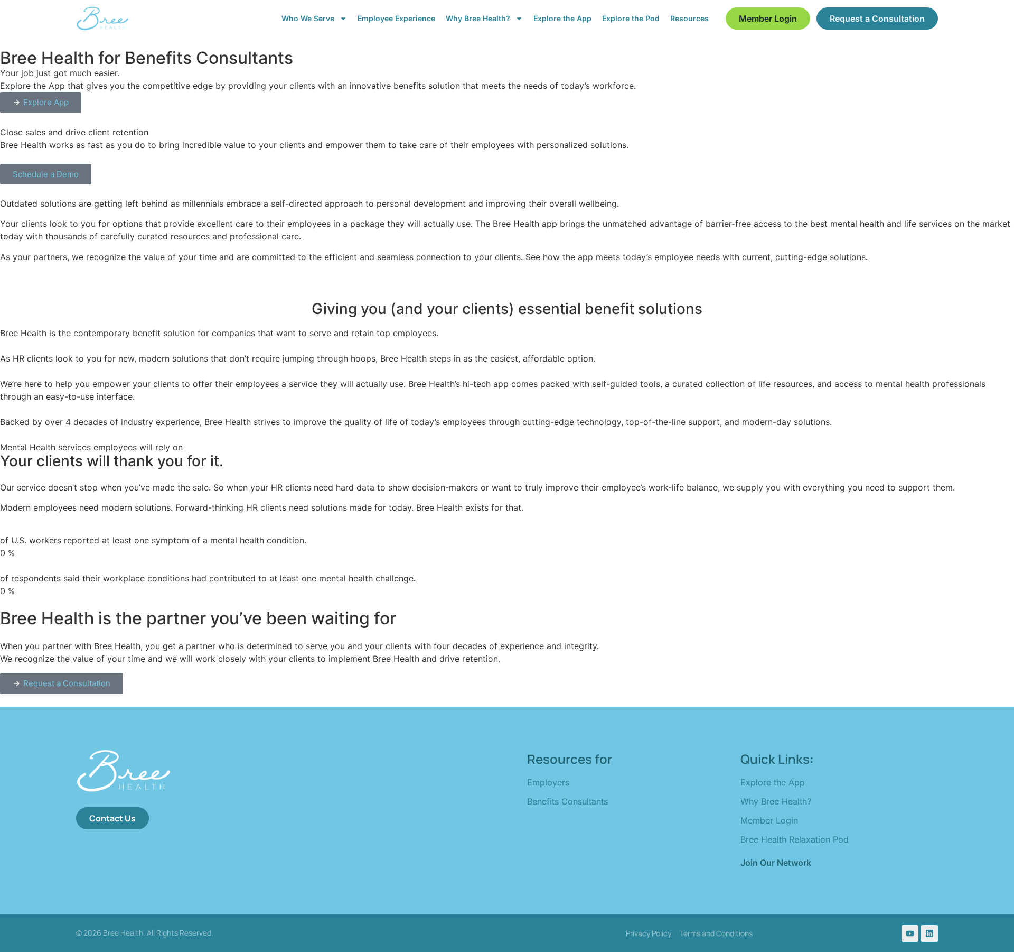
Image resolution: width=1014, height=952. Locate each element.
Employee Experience (396, 18)
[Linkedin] (929, 933)
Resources (689, 18)
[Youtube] (910, 933)
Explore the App (562, 18)
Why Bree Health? (478, 18)
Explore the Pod (631, 18)
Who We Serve (307, 18)
